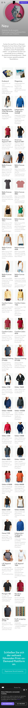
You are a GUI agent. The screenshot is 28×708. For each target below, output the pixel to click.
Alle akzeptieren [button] (7, 703)
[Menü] (2, 2)
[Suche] (4, 2)
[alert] (14, 698)
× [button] (26, 689)
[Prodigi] (14, 2)
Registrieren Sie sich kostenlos (14, 671)
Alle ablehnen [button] (21, 703)
